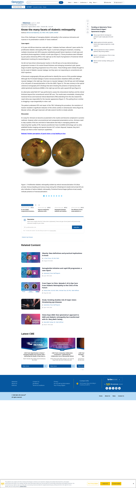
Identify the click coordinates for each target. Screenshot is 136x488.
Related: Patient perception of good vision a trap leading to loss (43, 133)
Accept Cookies (116, 483)
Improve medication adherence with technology (43, 210)
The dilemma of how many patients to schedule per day (76, 210)
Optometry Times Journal (28, 25)
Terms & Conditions (38, 385)
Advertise (14, 381)
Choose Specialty (17, 7)
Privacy (56, 381)
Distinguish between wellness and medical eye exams (60, 210)
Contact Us (36, 381)
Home (100, 396)
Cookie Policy (23, 486)
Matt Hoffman (75, 290)
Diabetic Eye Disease (27, 237)
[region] (68, 484)
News (69, 2)
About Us (14, 383)
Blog (90, 2)
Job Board (36, 383)
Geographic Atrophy (37, 7)
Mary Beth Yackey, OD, (49, 322)
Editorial (14, 385)
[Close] (133, 483)
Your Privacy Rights (59, 385)
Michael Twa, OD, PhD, (65, 290)
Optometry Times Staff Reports (52, 273)
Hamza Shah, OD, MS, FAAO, (51, 290)
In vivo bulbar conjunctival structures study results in (27, 210)
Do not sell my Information (62, 383)
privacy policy (53, 230)
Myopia (44, 7)
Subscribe (76, 227)
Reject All (105, 483)
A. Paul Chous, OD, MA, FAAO (51, 258)
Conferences (83, 2)
